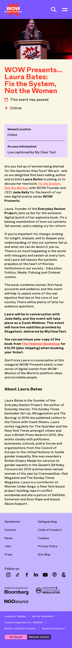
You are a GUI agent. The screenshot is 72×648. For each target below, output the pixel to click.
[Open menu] (65, 9)
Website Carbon (39, 637)
